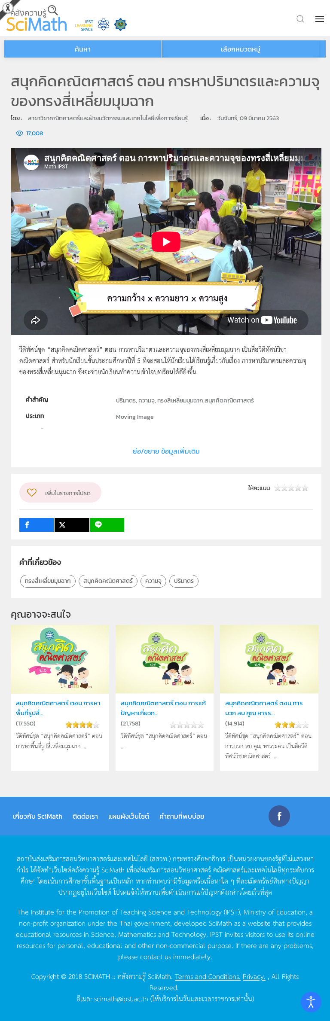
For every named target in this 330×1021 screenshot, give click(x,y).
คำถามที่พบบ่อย (182, 816)
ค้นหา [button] (83, 49)
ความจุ (153, 580)
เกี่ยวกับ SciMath (37, 816)
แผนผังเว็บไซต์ (128, 816)
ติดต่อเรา (85, 816)
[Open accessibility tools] (311, 1002)
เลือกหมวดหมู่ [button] (240, 49)
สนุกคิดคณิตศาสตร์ (108, 580)
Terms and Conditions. (208, 975)
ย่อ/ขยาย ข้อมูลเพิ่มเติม (166, 451)
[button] (320, 19)
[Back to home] (36, 18)
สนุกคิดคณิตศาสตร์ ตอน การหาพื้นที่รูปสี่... (58, 707)
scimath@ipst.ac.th (121, 998)
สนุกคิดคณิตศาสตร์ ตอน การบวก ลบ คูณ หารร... (264, 707)
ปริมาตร (184, 580)
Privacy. (254, 975)
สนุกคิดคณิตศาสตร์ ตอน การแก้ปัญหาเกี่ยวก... (163, 707)
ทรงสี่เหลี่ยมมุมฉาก (48, 580)
